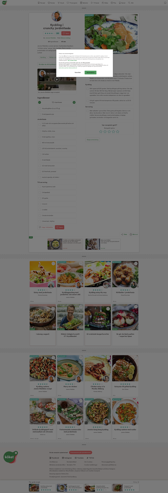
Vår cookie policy (72, 60)
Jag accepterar (90, 72)
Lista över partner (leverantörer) (68, 68)
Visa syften (78, 72)
